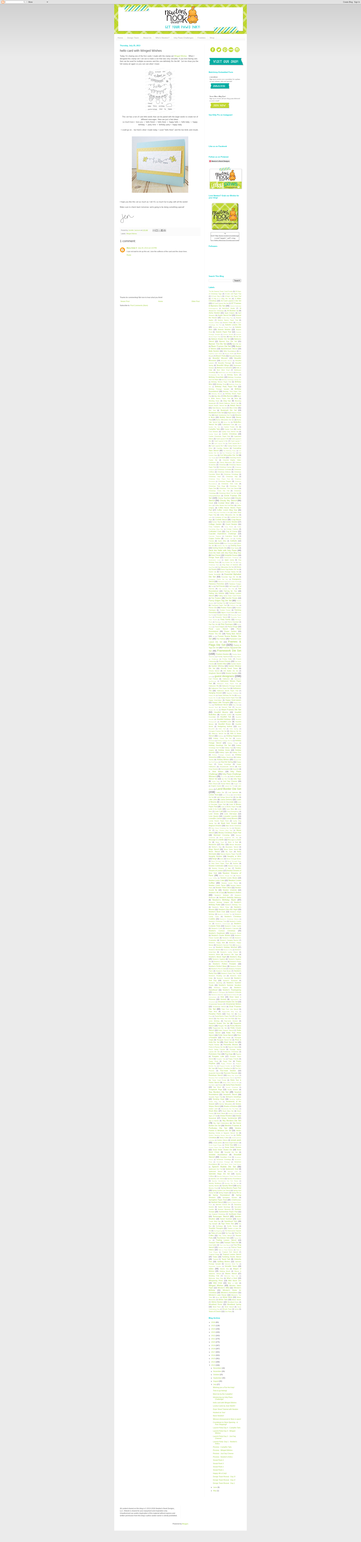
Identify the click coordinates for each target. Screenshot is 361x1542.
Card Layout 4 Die (222, 439)
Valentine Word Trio (231, 1264)
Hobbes (220, 736)
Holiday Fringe (232, 743)
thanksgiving (218, 1231)
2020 (213, 1342)
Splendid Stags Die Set (219, 1174)
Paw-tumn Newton (231, 1021)
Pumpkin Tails (220, 1059)
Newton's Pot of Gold (218, 969)
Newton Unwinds (230, 890)
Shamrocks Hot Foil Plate (230, 1109)
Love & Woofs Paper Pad (230, 806)
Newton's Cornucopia (222, 923)
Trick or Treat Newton (225, 1250)
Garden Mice (222, 664)
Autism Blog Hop (227, 318)
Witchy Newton (217, 1302)
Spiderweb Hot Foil (215, 1169)
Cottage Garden (215, 524)
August (216, 1381)
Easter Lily (212, 572)
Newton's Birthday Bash (224, 900)
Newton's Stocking (215, 983)
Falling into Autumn (216, 593)
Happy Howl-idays (215, 700)
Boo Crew (233, 408)
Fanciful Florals (231, 598)
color (210, 517)
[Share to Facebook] (162, 230)
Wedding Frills (214, 1276)
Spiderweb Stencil (215, 1171)
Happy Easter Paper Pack (230, 698)
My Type (229, 851)
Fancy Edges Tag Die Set (220, 600)
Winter (217, 1297)
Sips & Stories (214, 1121)
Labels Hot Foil (230, 786)
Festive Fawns (226, 608)
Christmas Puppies (224, 481)
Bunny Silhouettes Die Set (225, 420)
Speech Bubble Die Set (224, 1167)
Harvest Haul (213, 707)
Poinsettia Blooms (231, 1045)
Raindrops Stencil (216, 1075)
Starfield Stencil (217, 1202)
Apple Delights (230, 313)
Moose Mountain (235, 844)
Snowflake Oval (225, 1157)
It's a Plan (224, 776)
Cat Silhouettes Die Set (229, 455)
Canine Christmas (229, 434)
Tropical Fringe (214, 1254)
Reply (129, 255)
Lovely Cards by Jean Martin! (224, 1406)
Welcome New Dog (216, 1278)
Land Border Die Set (228, 788)
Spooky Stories (214, 1186)
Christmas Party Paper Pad (219, 479)
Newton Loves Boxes (228, 878)
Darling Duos (236, 546)
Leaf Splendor (233, 792)
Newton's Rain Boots (223, 971)
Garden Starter (236, 664)
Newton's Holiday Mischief (226, 947)
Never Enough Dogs (234, 861)
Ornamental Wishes (233, 1004)
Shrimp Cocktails (233, 1113)
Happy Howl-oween (233, 700)
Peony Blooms (235, 1026)
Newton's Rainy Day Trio (230, 973)
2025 (213, 1326)
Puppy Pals (227, 1061)
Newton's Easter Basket (220, 935)
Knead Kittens (226, 784)
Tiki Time (228, 1233)
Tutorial (215, 1259)
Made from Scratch (229, 823)
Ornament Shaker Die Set (228, 1002)
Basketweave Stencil (229, 349)
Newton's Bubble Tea (225, 914)
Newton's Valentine (217, 994)
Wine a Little (233, 1283)
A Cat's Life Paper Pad (233, 294)
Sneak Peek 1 (218, 1470)
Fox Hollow (221, 639)
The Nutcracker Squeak (233, 1231)
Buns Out (227, 422)
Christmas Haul (215, 476)
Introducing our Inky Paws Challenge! (223, 1398)
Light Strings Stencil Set (225, 797)
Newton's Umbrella (234, 992)
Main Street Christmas (233, 826)
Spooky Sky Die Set (232, 1183)
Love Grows (214, 814)
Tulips (215, 1257)
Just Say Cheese (230, 781)
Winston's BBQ (223, 1288)
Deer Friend (215, 555)
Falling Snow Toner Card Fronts (229, 596)
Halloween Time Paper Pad (220, 688)
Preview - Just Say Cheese (223, 1454)
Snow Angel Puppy (215, 1145)
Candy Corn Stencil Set (230, 431)
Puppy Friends (233, 1059)
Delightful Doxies (231, 555)
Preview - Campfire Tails (222, 1447)
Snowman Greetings (223, 1159)
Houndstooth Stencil (227, 766)
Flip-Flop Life (213, 624)
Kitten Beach (213, 784)
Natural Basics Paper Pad (229, 854)
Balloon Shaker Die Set (220, 339)
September (217, 1378)
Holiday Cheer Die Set (222, 738)
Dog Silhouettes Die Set (225, 567)
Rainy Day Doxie (233, 1075)
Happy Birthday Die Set (226, 695)
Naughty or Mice (234, 856)
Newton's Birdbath (222, 895)
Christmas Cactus (225, 467)
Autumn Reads (228, 334)
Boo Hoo (212, 410)
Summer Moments (224, 1209)
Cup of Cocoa (231, 531)
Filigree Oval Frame (227, 612)
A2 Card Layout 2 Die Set (231, 301)
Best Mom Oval (223, 370)
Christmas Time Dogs (217, 486)
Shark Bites (213, 1111)
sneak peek (236, 1140)
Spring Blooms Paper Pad (231, 1188)
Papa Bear (213, 1011)
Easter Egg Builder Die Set (230, 569)
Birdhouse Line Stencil (225, 372)
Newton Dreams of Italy (221, 868)
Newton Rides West (223, 888)
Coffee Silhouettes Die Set (229, 515)
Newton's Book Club (217, 912)
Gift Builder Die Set (230, 671)
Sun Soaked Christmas (217, 1214)
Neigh (214, 859)
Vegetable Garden (215, 1266)
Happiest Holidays (232, 693)
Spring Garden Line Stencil (221, 1190)
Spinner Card (233, 1171)
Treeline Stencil (223, 1247)
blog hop (227, 401)
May (215, 1491)
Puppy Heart (213, 1061)
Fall (212, 586)
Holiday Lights (224, 752)
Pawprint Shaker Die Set (219, 1023)
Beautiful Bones (226, 360)
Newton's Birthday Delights (219, 902)
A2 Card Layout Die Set (220, 303)
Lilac (237, 797)
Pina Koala (226, 1037)
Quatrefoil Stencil (215, 1073)
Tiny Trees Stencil (225, 1235)
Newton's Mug (235, 957)
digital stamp (229, 560)
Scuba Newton (232, 1089)
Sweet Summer (226, 1219)
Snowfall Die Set (231, 1152)
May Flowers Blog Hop (223, 830)
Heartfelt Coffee (226, 714)
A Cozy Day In (216, 296)
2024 (213, 1329)
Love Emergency (233, 811)
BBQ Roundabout (230, 351)
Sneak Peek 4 (218, 1460)
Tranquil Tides (214, 1243)
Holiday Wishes (223, 760)
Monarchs (212, 845)
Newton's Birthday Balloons (230, 898)
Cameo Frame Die (231, 427)
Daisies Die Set (222, 545)
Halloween (226, 679)
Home (120, 38)
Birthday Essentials (216, 377)
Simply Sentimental (229, 1118)
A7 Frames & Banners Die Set (225, 304)
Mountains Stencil (231, 847)
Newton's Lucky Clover (229, 952)
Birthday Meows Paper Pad (221, 382)
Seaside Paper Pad (215, 1097)
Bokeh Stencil (235, 405)
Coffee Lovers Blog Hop (227, 510)
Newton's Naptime (219, 959)
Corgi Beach (236, 520)
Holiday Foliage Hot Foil (225, 740)
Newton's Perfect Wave (218, 966)
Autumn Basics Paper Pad (228, 320)
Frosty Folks (227, 659)
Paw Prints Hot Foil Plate (225, 1018)
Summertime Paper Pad (228, 1212)
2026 (213, 1322)
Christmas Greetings (231, 474)
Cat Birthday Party (229, 450)
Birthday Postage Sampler (219, 389)
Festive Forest (225, 610)
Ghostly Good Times (229, 668)
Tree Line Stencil (225, 1245)
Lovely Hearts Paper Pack (219, 821)
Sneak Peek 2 (218, 1467)
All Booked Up (232, 311)
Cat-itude (221, 458)
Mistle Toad (220, 842)
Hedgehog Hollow (225, 726)
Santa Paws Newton (233, 1085)
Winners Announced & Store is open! (227, 1419)
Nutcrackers (212, 997)
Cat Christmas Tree (228, 453)
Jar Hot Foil (226, 779)
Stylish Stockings (224, 1207)
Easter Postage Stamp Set (229, 572)
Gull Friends (213, 679)
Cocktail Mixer (224, 503)
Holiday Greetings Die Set (220, 745)
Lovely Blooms (232, 818)
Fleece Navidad (233, 622)
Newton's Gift (227, 938)
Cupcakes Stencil (231, 536)
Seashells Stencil (230, 1094)
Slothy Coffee (224, 1137)
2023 (213, 1332)
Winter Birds (227, 1297)
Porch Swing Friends (217, 1049)
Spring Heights (224, 1193)
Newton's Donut (235, 933)
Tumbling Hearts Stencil (231, 1257)
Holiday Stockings (227, 757)
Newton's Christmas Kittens (229, 919)
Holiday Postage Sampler (221, 755)
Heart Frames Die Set (231, 709)
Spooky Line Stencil (217, 1178)
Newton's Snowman (230, 980)
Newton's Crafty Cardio (233, 926)
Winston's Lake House (217, 1295)
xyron (237, 1309)
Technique (219, 1226)
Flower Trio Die (215, 634)
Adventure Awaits (228, 308)
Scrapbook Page (215, 1090)
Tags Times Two (227, 1224)
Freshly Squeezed (223, 656)
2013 (213, 1365)
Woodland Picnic (215, 1304)
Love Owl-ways (230, 814)
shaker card (213, 1109)
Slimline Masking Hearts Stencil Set (221, 1135)
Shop (212, 38)
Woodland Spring (234, 1304)
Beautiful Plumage (224, 363)
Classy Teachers (224, 498)
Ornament (212, 1002)
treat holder (213, 1245)
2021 (213, 1339)
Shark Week (221, 1113)
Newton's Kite (227, 950)
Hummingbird (225, 769)
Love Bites (230, 809)
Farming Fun (220, 603)
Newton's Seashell (223, 978)
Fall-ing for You (230, 591)
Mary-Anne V (132, 248)
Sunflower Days (235, 1214)
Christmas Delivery (224, 472)
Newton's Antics (234, 892)
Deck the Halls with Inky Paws (223, 550)
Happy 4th (212, 695)
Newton (235, 863)
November (217, 1371)
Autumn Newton (224, 330)
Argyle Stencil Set (224, 315)
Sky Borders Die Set (231, 1120)
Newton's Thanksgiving (232, 990)
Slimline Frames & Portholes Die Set (225, 1126)
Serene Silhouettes (225, 1104)
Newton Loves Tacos (217, 885)
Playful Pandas (214, 1044)
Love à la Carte (215, 809)
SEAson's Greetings (233, 1097)
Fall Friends (220, 586)
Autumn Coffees (214, 322)
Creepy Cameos (232, 529)
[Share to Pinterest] (164, 230)
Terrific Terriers (232, 1226)
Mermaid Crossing (221, 835)
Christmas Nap (231, 476)
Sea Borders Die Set (218, 1092)
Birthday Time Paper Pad (232, 391)
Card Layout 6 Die (221, 441)
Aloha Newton (214, 313)
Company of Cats (221, 517)
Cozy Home (229, 527)
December (217, 1368)
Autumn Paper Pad (223, 332)
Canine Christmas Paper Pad (219, 436)
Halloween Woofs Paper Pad (227, 691)
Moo (222, 845)
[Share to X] (159, 230)
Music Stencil (214, 852)
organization (234, 999)
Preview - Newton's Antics (223, 1457)
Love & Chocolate (227, 802)
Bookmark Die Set (229, 410)
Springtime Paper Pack (218, 1200)
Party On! (230, 1014)
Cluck (211, 503)
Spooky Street (227, 1186)
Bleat (236, 398)
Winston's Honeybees (229, 1293)
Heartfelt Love (225, 722)
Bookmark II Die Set (216, 413)
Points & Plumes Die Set (217, 1047)
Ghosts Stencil (214, 671)
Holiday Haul (228, 748)
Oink (222, 997)
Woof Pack (217, 1307)
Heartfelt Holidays (224, 719)
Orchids (223, 999)
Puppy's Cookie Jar (226, 1066)
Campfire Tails (214, 429)
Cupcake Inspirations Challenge (222, 534)
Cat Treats (212, 457)
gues (210, 676)
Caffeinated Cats (228, 424)
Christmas (222, 465)
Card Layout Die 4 (217, 446)
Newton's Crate (216, 928)
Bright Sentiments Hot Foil (223, 415)
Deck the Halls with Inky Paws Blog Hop (225, 553)
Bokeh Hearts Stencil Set (218, 405)
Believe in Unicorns (224, 368)
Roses (220, 1085)
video (211, 1269)
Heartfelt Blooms (221, 712)
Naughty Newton (215, 856)
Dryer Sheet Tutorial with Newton (225, 1409)
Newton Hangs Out (226, 875)
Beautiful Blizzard (220, 358)
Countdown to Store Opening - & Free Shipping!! (225, 1423)
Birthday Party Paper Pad (226, 387)
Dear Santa (235, 548)
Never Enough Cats (217, 861)
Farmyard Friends (235, 603)
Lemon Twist (213, 795)
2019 (213, 1345)
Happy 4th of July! (220, 1473)
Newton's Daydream (217, 933)
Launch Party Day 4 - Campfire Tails (226, 1428)
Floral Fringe (232, 627)
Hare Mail (236, 705)
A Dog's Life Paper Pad (233, 296)
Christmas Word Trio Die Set (229, 493)
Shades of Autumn (231, 1106)
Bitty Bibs (217, 396)
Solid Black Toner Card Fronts (231, 1164)
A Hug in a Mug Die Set (221, 298)
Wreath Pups (226, 1309)
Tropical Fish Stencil (230, 1252)
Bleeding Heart (214, 401)
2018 (213, 1349)
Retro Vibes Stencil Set (231, 1082)
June (215, 1487)
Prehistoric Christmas (230, 1052)
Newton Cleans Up (234, 866)
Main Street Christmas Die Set (221, 828)
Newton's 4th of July (216, 893)
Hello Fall (222, 729)
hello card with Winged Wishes (224, 1403)
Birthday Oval (221, 384)
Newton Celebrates (216, 866)
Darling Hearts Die (219, 548)
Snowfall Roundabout (218, 1155)
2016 (213, 1355)
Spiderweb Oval (232, 1169)
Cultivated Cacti (215, 531)
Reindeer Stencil (229, 1078)
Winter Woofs (236, 1299)
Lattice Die (220, 792)
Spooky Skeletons (215, 1183)
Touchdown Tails (223, 1238)
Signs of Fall (213, 1116)
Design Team (133, 38)
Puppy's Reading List (225, 1068)
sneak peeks (217, 1143)
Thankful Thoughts (216, 1228)
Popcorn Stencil (233, 1047)
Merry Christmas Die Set (229, 837)
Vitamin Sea (224, 1269)
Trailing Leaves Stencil (226, 1240)
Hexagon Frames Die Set (217, 731)
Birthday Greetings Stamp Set (231, 379)
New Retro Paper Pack (220, 863)
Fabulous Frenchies (216, 584)
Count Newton (231, 524)
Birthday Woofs (217, 394)
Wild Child (217, 1283)
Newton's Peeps (235, 961)
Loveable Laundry (230, 816)
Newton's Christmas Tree (217, 921)
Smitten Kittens (222, 1140)
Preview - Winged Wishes (223, 1450)
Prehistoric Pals (215, 1054)
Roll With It (212, 1085)
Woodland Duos (233, 1302)
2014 (213, 1362)
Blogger (185, 1524)
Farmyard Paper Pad (219, 605)
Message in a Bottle (216, 840)
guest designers (224, 676)
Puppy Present (226, 1063)
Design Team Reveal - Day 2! (224, 1480)
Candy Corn (229, 429)
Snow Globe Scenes (233, 1147)
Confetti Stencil (221, 520)
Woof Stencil (229, 1307)
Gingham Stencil (215, 673)
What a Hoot (232, 1278)
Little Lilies (213, 800)
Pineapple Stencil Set (224, 1040)
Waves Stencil (231, 1274)
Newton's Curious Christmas (222, 931)
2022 (213, 1336)
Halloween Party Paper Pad (227, 683)
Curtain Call (228, 538)
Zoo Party (228, 1311)
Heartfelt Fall (225, 717)
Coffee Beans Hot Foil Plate (224, 505)
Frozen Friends (224, 661)
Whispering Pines (216, 1281)
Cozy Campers (214, 527)
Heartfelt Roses (224, 724)
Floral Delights (220, 627)
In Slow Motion (216, 772)
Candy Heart (213, 434)
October (216, 1375)
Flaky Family (225, 620)
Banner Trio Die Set (217, 344)
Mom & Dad (233, 842)
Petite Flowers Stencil (225, 1030)
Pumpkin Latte (218, 1056)
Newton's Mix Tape (231, 954)
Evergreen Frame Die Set (218, 579)
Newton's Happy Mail (217, 942)
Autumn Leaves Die (233, 325)
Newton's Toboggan (218, 992)
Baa (224, 336)
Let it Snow (226, 795)
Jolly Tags (237, 779)
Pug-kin (238, 1054)
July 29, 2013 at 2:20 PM (147, 248)
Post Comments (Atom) (139, 305)
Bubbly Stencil (225, 417)
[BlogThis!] (156, 230)
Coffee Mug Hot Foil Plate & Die (219, 512)
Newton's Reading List (217, 976)
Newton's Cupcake (232, 928)
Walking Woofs (225, 1271)
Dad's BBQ (222, 541)
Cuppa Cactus (214, 539)
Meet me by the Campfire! (223, 1394)
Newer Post (125, 301)
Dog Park (212, 567)
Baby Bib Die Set (235, 336)
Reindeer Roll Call (215, 1078)
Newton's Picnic (235, 966)
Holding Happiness (233, 736)
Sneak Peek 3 (218, 1464)
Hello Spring (234, 729)
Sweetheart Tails (230, 1221)
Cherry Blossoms (226, 462)
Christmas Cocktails (224, 469)
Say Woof (217, 1087)
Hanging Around (215, 693)
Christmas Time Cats (229, 484)
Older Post (195, 301)
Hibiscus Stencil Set (219, 733)
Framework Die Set (229, 650)
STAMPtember (236, 1200)
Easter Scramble (215, 574)
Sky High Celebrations (221, 1123)
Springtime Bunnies (230, 1197)
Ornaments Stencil (219, 1006)
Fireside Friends (222, 615)
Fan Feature (216, 598)
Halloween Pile (214, 686)
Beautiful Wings (223, 365)
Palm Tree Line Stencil (230, 1009)
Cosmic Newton (231, 522)
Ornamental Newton (216, 1004)
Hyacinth (236, 769)
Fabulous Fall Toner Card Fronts (228, 581)
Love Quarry (213, 816)
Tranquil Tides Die (231, 1243)
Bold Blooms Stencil (219, 408)
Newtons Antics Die (232, 994)
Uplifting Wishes (223, 1262)
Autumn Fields (228, 322)
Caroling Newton (223, 448)
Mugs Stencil (214, 849)
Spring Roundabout (221, 1195)
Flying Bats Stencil (233, 634)
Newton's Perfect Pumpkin (224, 964)
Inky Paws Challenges (183, 38)
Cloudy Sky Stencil (228, 500)
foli (213, 636)
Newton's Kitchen (215, 950)
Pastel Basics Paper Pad (223, 1016)
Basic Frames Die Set (221, 346)
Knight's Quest (216, 786)
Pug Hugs (229, 1054)
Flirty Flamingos (227, 624)
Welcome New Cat (231, 1276)
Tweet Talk (226, 1259)
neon (221, 859)
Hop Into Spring (227, 762)
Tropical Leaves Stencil (232, 1254)
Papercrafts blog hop (230, 1011)
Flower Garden (230, 631)
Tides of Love (216, 1233)
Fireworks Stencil (221, 617)
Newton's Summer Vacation (230, 985)
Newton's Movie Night (217, 957)
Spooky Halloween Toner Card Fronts (229, 1176)
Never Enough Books (233, 859)
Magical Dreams (215, 826)
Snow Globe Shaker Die (222, 1150)
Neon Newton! (218, 1416)
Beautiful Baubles (235, 356)
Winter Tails (223, 1300)
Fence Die (213, 608)
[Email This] (154, 230)
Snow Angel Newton (232, 1143)
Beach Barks (229, 353)
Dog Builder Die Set (228, 562)
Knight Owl (237, 784)
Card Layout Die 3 (234, 443)
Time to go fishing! (220, 1391)
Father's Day (234, 605)
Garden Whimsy (217, 666)
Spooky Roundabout (234, 1178)
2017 (213, 1352)
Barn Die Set (236, 344)
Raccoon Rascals (231, 1073)
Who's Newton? (163, 38)
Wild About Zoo (234, 1281)
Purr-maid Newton (228, 1071)
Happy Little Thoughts (220, 703)
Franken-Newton (222, 654)
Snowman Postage (223, 1162)
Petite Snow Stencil (225, 1035)
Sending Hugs (218, 1099)
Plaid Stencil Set (230, 1042)
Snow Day (229, 1145)
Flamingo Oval (220, 622)
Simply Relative (226, 1116)
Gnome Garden (232, 673)
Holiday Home (224, 750)
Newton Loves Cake (216, 880)
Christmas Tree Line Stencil (228, 488)
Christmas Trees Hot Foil (219, 491)
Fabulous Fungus (235, 584)
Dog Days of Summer (230, 565)
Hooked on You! (219, 1413)
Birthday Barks (232, 375)
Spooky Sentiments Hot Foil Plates (225, 1181)
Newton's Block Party (220, 907)
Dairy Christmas (229, 543)
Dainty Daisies (214, 543)
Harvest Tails (226, 707)
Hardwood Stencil (221, 705)
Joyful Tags (216, 781)
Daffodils (233, 541)
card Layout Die (219, 443)
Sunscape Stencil (221, 1216)
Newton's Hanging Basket (229, 940)
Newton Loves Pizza (230, 883)
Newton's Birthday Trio (233, 905)
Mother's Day (216, 847)
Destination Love (215, 560)
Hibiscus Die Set (235, 731)
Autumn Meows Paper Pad (222, 327)
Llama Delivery (226, 800)
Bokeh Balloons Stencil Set (228, 403)
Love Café (219, 811)
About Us (147, 38)
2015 (213, 1359)
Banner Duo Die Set (228, 341)
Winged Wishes (180, 56)
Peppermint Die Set (220, 1028)
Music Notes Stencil (231, 849)
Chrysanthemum (214, 496)
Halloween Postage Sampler (231, 686)
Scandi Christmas (232, 1087)
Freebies (201, 38)
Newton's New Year (220, 961)
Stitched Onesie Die (223, 1204)
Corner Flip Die (217, 522)
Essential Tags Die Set (229, 577)
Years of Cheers (215, 1311)
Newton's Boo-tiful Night (228, 909)
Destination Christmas (231, 557)
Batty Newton (214, 351)
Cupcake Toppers (215, 536)
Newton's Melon (214, 954)
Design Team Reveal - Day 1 (224, 1483)
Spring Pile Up (236, 1193)
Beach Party (220, 356)
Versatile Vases (231, 1266)
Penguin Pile (222, 1026)
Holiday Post (236, 752)
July (215, 1384)
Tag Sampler (213, 1224)
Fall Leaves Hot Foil (226, 589)
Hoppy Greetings (224, 764)
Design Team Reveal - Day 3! (224, 1477)
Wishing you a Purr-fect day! (223, 1387)
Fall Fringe (232, 586)
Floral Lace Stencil (218, 629)
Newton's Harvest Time (224, 945)
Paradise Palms (215, 1014)
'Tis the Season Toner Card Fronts (221, 291)
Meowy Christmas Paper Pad (229, 833)
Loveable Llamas (215, 818)
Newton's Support (221, 987)
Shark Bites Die (228, 1111)
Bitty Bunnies (228, 396)
